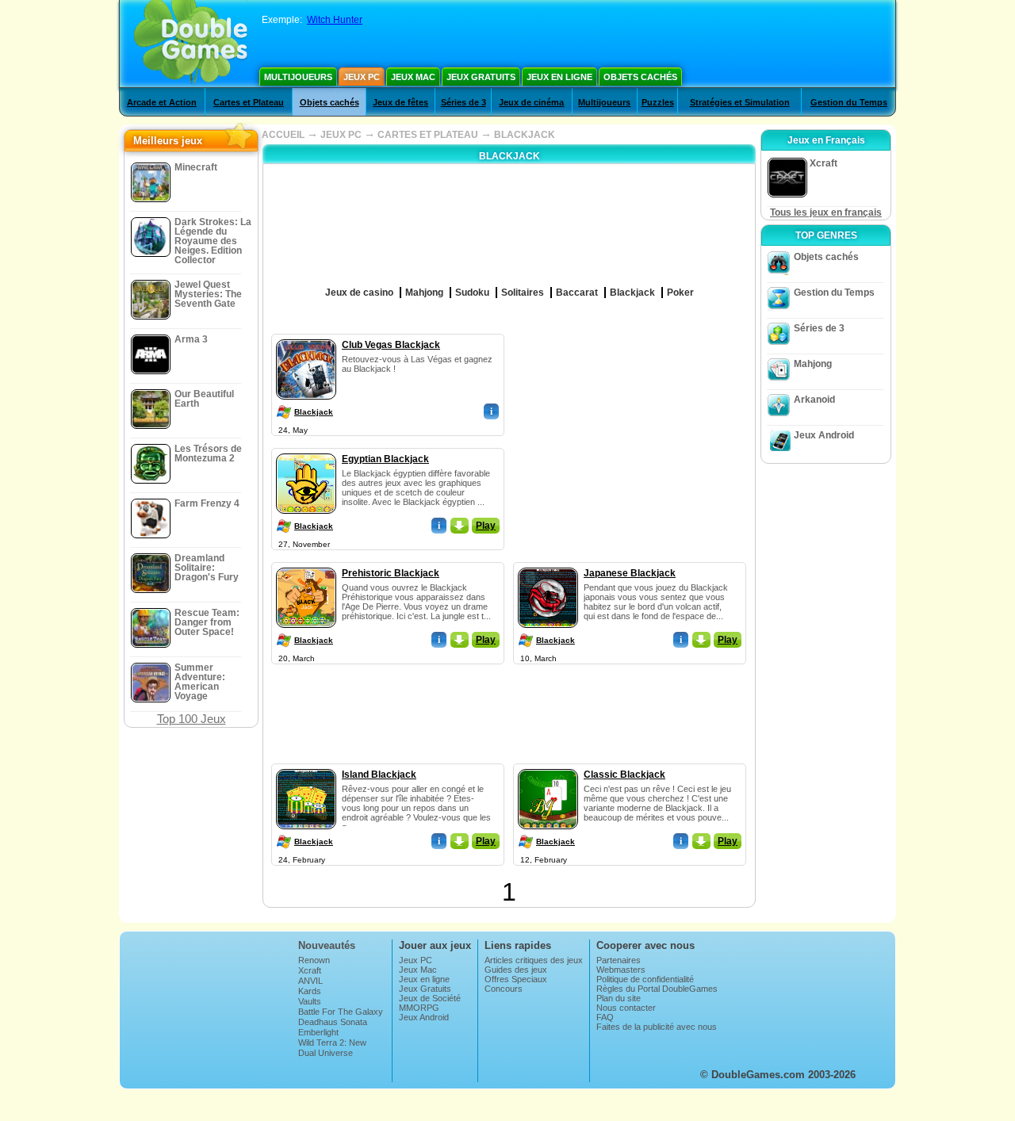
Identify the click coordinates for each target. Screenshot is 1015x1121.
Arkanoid (814, 399)
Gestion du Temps (848, 102)
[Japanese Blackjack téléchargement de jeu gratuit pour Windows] (548, 564)
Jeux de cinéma (531, 102)
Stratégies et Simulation (740, 102)
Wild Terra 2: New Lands (332, 1047)
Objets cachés (640, 77)
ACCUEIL (283, 134)
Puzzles (658, 102)
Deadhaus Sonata (332, 1022)
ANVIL (310, 980)
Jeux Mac (413, 77)
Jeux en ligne (559, 77)
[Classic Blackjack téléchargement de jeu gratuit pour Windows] (548, 765)
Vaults (309, 1001)
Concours (504, 988)
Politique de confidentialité (645, 979)
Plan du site (618, 998)
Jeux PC (361, 77)
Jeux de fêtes (400, 102)
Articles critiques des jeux (534, 960)
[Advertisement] (630, 433)
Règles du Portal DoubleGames (657, 988)
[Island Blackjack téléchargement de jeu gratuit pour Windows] (306, 765)
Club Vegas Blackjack (391, 344)
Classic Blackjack (624, 774)
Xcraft (309, 970)
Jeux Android (824, 435)
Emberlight (318, 1032)
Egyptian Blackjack (385, 459)
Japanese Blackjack (630, 573)
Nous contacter (626, 1007)
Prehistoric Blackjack (390, 573)
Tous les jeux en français (826, 212)
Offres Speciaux (516, 979)
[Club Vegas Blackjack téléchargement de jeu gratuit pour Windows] (306, 336)
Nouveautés (326, 945)
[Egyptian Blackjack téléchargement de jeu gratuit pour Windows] (306, 450)
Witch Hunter (334, 19)
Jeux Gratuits (480, 77)
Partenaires (618, 960)
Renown (314, 960)
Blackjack (313, 411)
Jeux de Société (430, 998)
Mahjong (813, 363)
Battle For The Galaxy (340, 1011)
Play (486, 525)
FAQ (605, 1017)
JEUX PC (341, 134)
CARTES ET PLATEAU (427, 134)
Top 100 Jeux (191, 718)
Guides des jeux (516, 969)
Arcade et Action (162, 102)
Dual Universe (325, 1053)
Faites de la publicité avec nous (656, 1026)
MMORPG (419, 1007)
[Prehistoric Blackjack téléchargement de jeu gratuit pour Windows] (306, 564)
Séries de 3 (463, 102)
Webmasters (620, 969)
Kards (309, 991)
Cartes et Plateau (248, 102)
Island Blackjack (379, 774)
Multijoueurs (298, 77)
